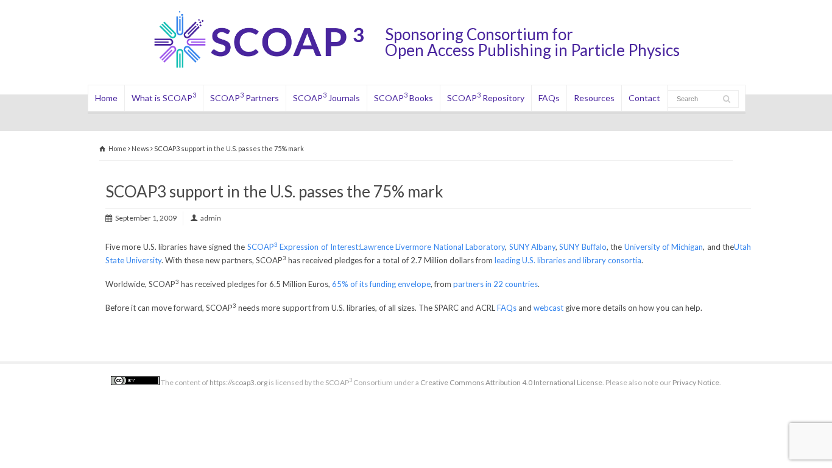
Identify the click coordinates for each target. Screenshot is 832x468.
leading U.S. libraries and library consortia (568, 260)
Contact (644, 98)
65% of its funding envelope (381, 284)
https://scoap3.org (238, 382)
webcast (548, 308)
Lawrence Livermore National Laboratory (432, 247)
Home (106, 98)
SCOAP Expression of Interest (302, 247)
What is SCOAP (164, 96)
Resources (594, 98)
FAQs (549, 98)
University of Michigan (663, 247)
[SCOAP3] (268, 68)
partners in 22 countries (495, 284)
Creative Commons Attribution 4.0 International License (511, 382)
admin (210, 217)
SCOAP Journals (326, 96)
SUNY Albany (532, 247)
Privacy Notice (695, 382)
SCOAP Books (403, 96)
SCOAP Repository (485, 96)
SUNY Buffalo (582, 247)
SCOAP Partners (244, 96)
